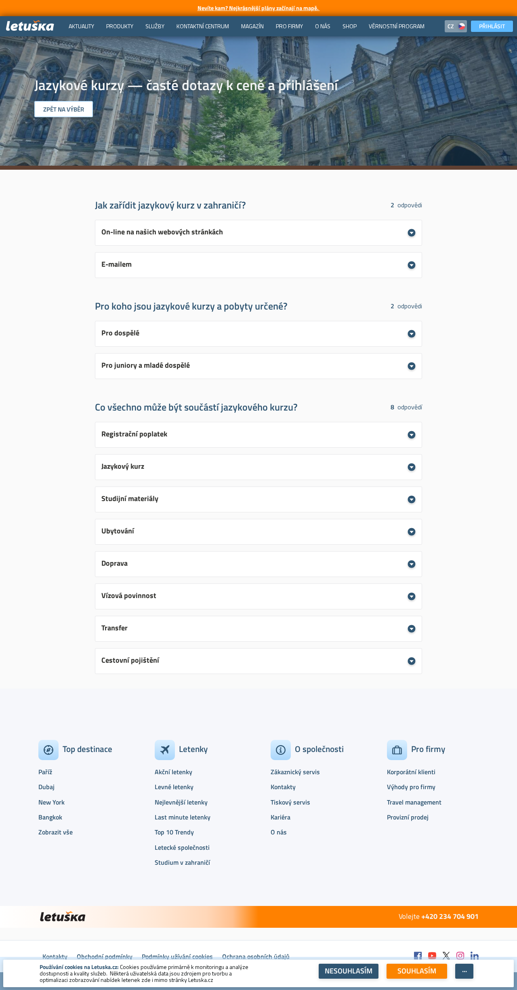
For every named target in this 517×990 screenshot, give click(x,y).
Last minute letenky (182, 817)
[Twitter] (446, 956)
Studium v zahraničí (182, 862)
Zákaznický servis (295, 772)
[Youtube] (432, 956)
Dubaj (46, 787)
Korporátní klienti (411, 772)
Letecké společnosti (182, 847)
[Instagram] (460, 956)
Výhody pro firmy (411, 787)
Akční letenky (173, 772)
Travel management (414, 802)
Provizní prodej (408, 817)
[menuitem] (81, 26)
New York (51, 802)
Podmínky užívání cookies (177, 956)
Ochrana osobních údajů (256, 956)
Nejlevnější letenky (181, 802)
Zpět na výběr (63, 109)
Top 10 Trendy (174, 832)
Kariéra (280, 817)
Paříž (45, 772)
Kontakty (283, 787)
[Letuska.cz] (30, 26)
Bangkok (50, 817)
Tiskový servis (290, 802)
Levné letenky (174, 787)
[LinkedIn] (475, 956)
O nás (279, 832)
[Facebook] (418, 956)
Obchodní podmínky (104, 956)
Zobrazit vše (55, 832)
